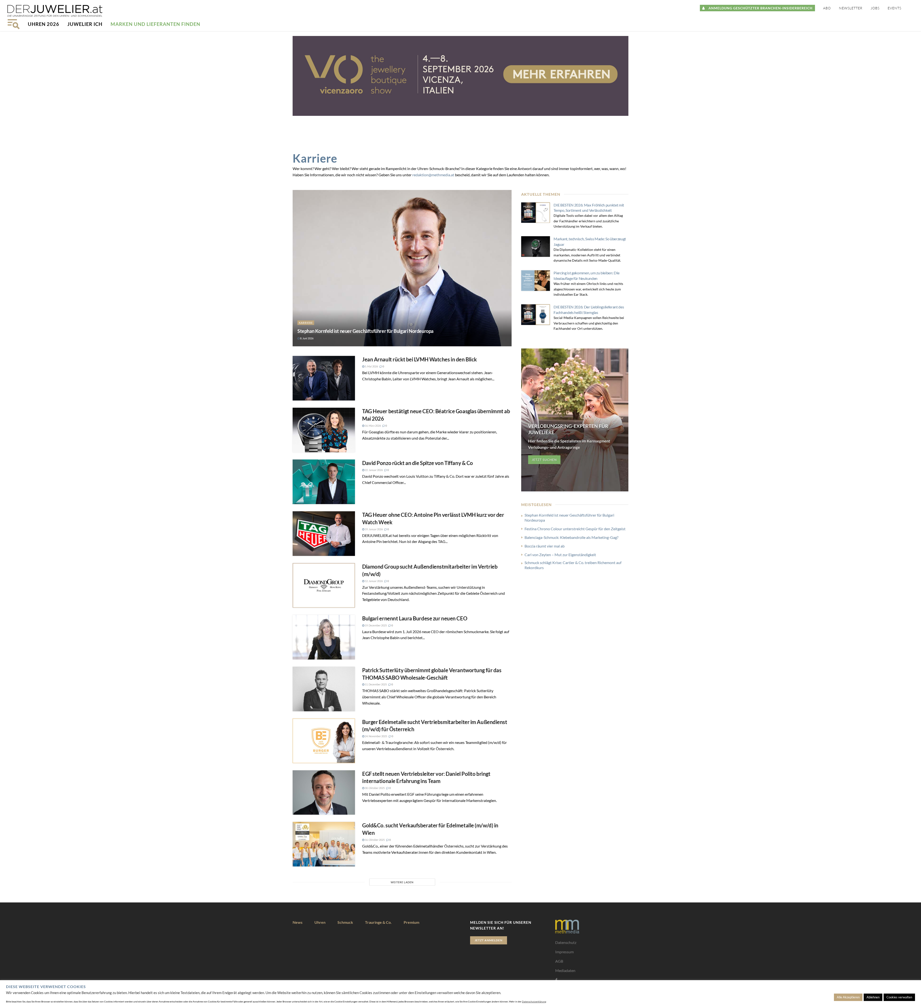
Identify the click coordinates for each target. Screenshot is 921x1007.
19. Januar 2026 (373, 529)
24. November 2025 (375, 736)
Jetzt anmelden (488, 940)
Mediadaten (565, 970)
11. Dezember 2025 (375, 684)
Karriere (306, 322)
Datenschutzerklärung (534, 1001)
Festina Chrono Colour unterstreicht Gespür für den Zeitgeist (575, 528)
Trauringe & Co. (378, 922)
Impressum (564, 951)
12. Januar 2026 (373, 581)
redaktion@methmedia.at (433, 174)
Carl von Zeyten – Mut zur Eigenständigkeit (560, 554)
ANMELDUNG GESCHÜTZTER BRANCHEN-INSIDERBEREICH (759, 8)
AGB (559, 961)
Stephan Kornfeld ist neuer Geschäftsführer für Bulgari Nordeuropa (365, 331)
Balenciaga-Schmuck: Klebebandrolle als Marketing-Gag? (571, 537)
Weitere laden (402, 882)
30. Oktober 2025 (374, 787)
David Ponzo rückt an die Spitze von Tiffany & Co (417, 463)
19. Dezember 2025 (375, 625)
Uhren (319, 922)
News (297, 922)
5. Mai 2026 (371, 366)
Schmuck (345, 922)
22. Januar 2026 (373, 469)
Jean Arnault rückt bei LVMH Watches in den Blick (419, 359)
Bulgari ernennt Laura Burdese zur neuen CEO (414, 618)
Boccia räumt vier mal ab (545, 546)
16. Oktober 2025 (374, 839)
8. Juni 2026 (306, 338)
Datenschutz (565, 942)
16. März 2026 (372, 425)
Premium (411, 922)
